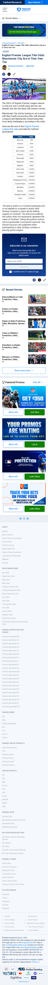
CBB (3, 807)
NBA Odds (6, 580)
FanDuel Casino (8, 755)
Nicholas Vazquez (15, 66)
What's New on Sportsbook (12, 538)
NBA (3, 720)
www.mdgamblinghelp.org (29, 947)
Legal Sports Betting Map (11, 556)
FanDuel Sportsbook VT (10, 703)
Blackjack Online (8, 870)
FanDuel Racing (8, 758)
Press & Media (33, 930)
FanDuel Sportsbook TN (10, 696)
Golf (3, 792)
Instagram (6, 901)
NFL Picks (5, 846)
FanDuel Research (12, 2)
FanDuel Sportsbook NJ (10, 682)
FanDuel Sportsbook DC (10, 654)
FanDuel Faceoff (8, 762)
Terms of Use (9, 927)
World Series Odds (9, 618)
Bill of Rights (32, 920)
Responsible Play (8, 549)
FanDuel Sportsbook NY (10, 686)
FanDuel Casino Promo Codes (13, 884)
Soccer (4, 734)
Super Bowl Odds (8, 576)
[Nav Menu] (5, 9)
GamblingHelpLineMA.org (15, 945)
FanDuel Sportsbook (9, 748)
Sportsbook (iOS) (8, 823)
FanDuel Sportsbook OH (10, 689)
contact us (35, 962)
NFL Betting (6, 843)
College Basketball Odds (11, 590)
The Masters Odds (9, 604)
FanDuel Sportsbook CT (10, 651)
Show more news (22, 370)
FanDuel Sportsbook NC (10, 679)
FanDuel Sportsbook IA (10, 658)
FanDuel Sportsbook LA (10, 668)
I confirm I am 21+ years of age (26, 272)
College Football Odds (10, 587)
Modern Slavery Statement (12, 552)
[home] (24, 10)
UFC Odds (5, 608)
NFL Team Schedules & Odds (12, 853)
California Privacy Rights (36, 923)
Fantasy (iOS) (7, 816)
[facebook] (3, 74)
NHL (3, 727)
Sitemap (5, 563)
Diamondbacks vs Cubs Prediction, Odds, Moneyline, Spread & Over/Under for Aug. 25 (12, 298)
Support (5, 531)
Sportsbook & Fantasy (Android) (13, 820)
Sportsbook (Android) (9, 827)
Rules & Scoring (8, 545)
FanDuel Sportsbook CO (10, 647)
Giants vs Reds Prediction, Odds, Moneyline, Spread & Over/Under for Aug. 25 (14, 322)
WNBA (4, 803)
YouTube (5, 905)
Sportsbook (34, 2)
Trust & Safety (9, 920)
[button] (24, 31)
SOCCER (21, 43)
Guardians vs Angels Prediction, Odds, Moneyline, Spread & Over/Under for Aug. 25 (12, 346)
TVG (3, 751)
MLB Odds (6, 583)
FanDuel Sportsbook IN (10, 665)
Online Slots (6, 863)
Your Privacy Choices (36, 927)
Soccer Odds (7, 611)
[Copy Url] (14, 74)
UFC (3, 731)
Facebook (5, 894)
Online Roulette (8, 877)
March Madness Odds (10, 594)
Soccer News (11, 18)
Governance (32, 916)
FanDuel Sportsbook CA (10, 644)
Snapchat (5, 908)
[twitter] (9, 74)
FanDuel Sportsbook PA (10, 693)
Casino (4, 738)
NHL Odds (5, 597)
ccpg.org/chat (27, 943)
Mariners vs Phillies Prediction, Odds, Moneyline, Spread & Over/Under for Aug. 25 (12, 358)
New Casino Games (9, 867)
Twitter (4, 898)
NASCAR (5, 799)
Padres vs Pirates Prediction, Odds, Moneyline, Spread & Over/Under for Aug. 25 (12, 310)
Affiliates (5, 559)
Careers (7, 916)
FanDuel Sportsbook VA (10, 700)
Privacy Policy (9, 923)
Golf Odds (5, 601)
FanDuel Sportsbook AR (10, 637)
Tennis (4, 796)
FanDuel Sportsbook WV (11, 707)
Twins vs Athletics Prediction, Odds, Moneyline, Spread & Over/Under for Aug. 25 (12, 334)
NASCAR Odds (7, 615)
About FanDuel (7, 535)
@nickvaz (30, 66)
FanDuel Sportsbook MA (10, 672)
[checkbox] (10, 272)
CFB (3, 789)
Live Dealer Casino (9, 874)
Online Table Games (9, 881)
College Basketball (9, 724)
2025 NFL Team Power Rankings (14, 850)
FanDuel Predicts (8, 765)
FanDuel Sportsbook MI (10, 675)
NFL (3, 717)
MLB (3, 782)
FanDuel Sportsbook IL (10, 661)
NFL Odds (5, 573)
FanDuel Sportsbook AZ (10, 640)
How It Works (7, 542)
